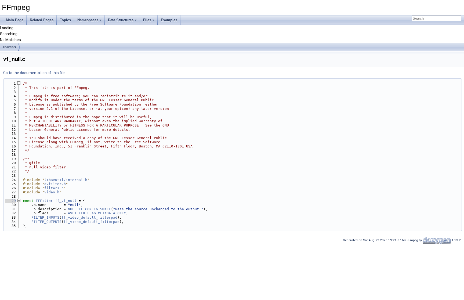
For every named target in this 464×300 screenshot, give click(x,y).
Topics (65, 20)
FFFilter (44, 201)
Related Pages (41, 20)
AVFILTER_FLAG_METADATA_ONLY (97, 213)
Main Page (14, 20)
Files (147, 20)
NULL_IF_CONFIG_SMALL (89, 209)
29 (10, 201)
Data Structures (120, 20)
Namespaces (87, 20)
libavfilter (9, 47)
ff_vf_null (66, 201)
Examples (169, 20)
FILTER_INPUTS (45, 217)
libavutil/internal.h (65, 180)
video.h (51, 192)
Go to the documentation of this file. (34, 73)
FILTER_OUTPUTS (46, 222)
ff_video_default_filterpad (89, 217)
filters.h (54, 188)
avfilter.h (55, 184)
